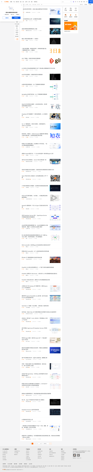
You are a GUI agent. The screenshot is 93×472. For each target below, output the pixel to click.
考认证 (30, 4)
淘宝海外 (62, 465)
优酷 (51, 465)
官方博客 (27, 4)
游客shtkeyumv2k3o (29, 30)
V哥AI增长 (27, 187)
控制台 (84, 1)
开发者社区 (40, 454)
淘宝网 (9, 465)
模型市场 (15, 454)
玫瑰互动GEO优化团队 (29, 161)
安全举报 (20, 463)
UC (47, 465)
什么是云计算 (5, 451)
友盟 (49, 465)
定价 (23, 1)
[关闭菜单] (1, 1)
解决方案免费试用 (52, 452)
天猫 (16, 465)
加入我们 (30, 463)
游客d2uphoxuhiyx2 (29, 395)
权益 (20, 1)
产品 (14, 1)
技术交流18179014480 (29, 313)
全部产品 (27, 451)
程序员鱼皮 (27, 117)
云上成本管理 (28, 459)
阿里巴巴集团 (5, 465)
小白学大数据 (28, 307)
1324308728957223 (29, 198)
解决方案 (17, 1)
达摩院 (59, 465)
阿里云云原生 (28, 179)
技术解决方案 (40, 451)
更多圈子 (17, 36)
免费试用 (27, 452)
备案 (81, 1)
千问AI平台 (13, 465)
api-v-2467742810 (28, 359)
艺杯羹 (27, 40)
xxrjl (26, 137)
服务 (32, 1)
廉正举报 (15, 463)
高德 (45, 465)
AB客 (26, 20)
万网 (43, 465)
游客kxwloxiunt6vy (28, 351)
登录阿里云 (16, 17)
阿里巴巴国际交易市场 (25, 465)
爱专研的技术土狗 (28, 171)
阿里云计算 (40, 465)
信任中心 (62, 459)
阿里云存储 (27, 208)
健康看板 (62, 457)
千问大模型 (16, 452)
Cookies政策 (10, 463)
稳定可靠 (4, 456)
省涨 (26, 238)
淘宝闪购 (69, 465)
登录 (90, 1)
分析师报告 (5, 459)
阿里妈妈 (33, 465)
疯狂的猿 (27, 367)
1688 (31, 465)
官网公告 (62, 456)
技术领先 (4, 454)
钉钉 (53, 465)
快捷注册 (6, 17)
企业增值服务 (63, 452)
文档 (79, 1)
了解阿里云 (35, 1)
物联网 (17, 32)
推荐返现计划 (51, 456)
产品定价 (27, 456)
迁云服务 (62, 454)
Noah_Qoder (28, 341)
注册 (86, 1)
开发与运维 (17, 24)
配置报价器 (28, 457)
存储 (17, 22)
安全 (17, 28)
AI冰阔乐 (27, 155)
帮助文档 (39, 452)
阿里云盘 (65, 465)
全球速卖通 (19, 465)
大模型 (11, 1)
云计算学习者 (28, 228)
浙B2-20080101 (27, 467)
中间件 (17, 34)
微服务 (17, 26)
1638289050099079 (29, 259)
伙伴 (29, 1)
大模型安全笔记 (28, 12)
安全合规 (4, 457)
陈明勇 (27, 127)
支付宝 (17, 30)
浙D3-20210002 (42, 467)
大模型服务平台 (17, 451)
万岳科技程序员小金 (29, 429)
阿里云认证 (40, 457)
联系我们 (25, 463)
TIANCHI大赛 (34, 4)
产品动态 (27, 454)
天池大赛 (39, 456)
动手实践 (23, 4)
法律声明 (4, 463)
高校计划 (51, 454)
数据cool (27, 246)
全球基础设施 (5, 452)
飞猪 (37, 465)
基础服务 (62, 451)
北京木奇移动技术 (28, 421)
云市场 (26, 1)
